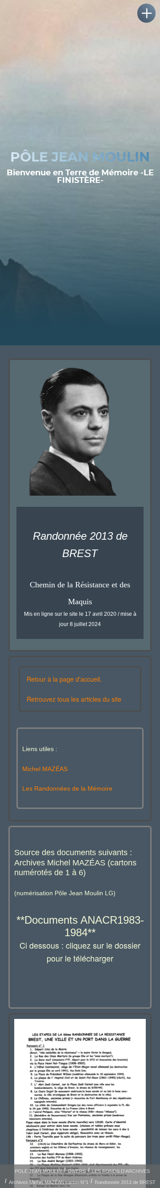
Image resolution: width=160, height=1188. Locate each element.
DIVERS (77, 1171)
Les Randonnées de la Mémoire (67, 788)
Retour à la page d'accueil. (64, 679)
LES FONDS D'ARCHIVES (121, 1171)
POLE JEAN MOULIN (38, 1171)
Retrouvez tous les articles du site (74, 699)
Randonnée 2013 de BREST (125, 1182)
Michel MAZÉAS (45, 768)
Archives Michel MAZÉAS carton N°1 (48, 1182)
